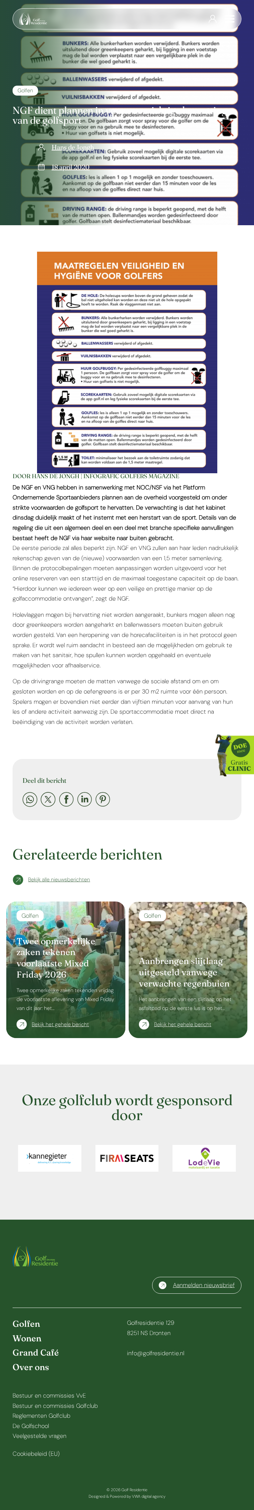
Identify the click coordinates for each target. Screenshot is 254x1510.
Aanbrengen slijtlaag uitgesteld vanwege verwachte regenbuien (184, 972)
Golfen (25, 90)
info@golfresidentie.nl (155, 1353)
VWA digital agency (148, 1496)
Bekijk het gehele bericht (60, 1024)
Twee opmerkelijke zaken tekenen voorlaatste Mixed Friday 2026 (56, 958)
